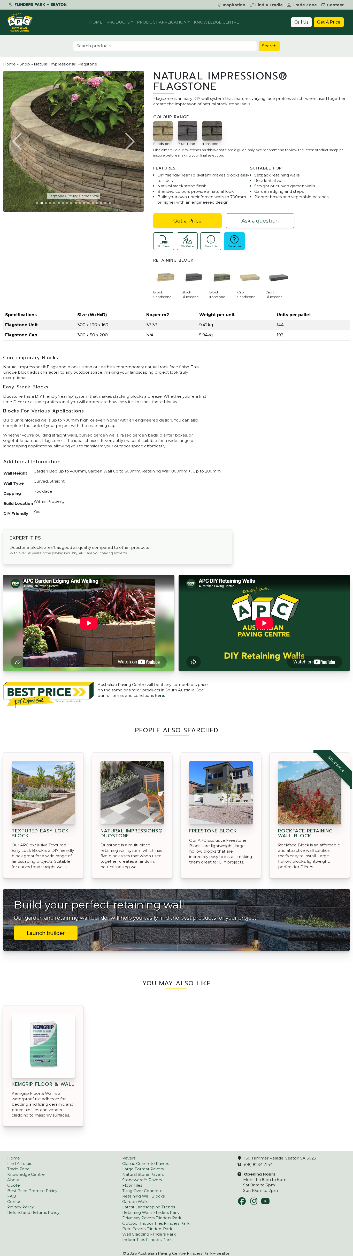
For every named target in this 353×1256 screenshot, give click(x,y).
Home (95, 22)
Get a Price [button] (187, 221)
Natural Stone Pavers (143, 1174)
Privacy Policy (20, 1207)
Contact (335, 4)
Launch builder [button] (46, 933)
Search (269, 45)
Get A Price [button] (328, 22)
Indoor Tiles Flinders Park (147, 1239)
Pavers (128, 1158)
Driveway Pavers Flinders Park (151, 1217)
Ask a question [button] (260, 221)
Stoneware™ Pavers (142, 1179)
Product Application (162, 22)
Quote (13, 1185)
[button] (18, 141)
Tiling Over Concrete (142, 1190)
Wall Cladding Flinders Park (149, 1234)
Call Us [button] (301, 22)
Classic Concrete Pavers (145, 1163)
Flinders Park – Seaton (40, 5)
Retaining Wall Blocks (143, 1196)
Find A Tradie (269, 4)
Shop (25, 64)
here (159, 695)
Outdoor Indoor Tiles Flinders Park (155, 1223)
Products (118, 22)
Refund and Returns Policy (33, 1212)
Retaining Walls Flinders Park (150, 1212)
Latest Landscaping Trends (148, 1207)
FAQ (11, 1196)
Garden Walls (135, 1201)
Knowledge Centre (216, 22)
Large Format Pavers (143, 1168)
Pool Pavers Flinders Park (147, 1228)
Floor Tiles (132, 1185)
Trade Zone (305, 4)
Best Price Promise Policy (32, 1190)
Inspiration (234, 4)
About (13, 1179)
